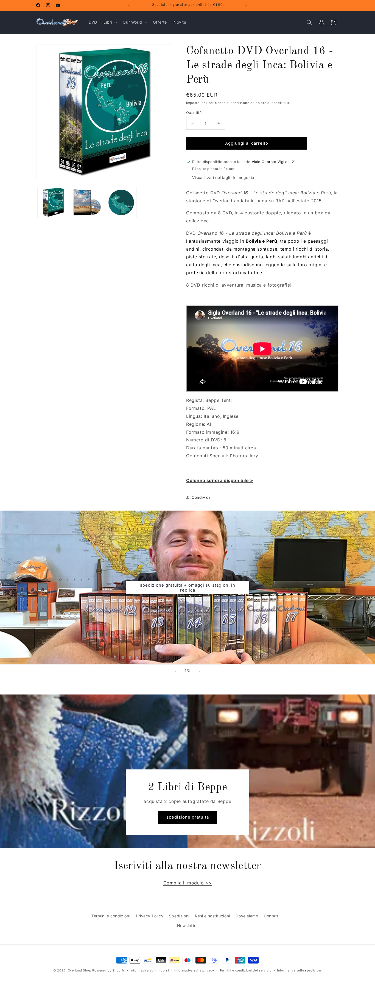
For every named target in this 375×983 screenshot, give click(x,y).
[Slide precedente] (175, 671)
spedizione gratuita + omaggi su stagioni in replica (187, 587)
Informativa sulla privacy (194, 970)
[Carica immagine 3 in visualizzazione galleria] (121, 202)
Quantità (194, 112)
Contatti (271, 916)
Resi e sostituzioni (212, 916)
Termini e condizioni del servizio (246, 970)
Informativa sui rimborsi (149, 970)
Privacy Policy (149, 916)
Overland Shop (79, 970)
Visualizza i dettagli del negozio (223, 177)
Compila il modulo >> (187, 883)
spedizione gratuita (187, 817)
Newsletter (187, 925)
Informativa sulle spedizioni (299, 970)
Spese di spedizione (232, 103)
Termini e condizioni (110, 916)
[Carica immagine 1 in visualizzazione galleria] (53, 202)
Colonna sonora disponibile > (219, 480)
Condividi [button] (201, 497)
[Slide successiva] (200, 671)
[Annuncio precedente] (129, 5)
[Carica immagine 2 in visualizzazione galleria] (87, 202)
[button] (109, 22)
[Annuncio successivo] (246, 5)
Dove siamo (247, 916)
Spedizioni (179, 916)
